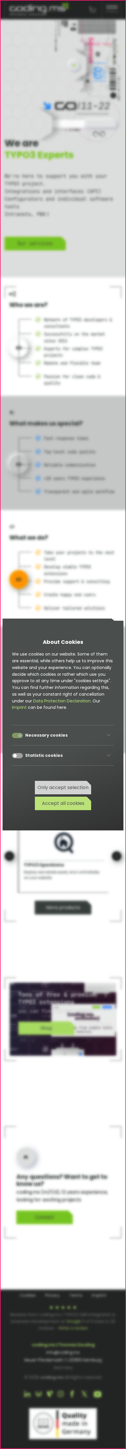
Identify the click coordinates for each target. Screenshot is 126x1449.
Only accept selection (63, 787)
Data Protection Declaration (62, 701)
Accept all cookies (63, 803)
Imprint (19, 707)
